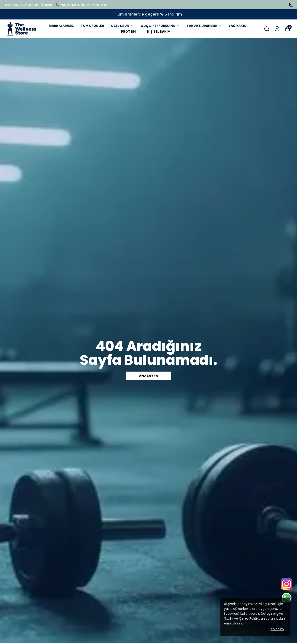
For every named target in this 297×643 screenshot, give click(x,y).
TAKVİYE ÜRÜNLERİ (202, 25)
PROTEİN (128, 31)
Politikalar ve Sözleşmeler (21, 5)
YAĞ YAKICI (238, 25)
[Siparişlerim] (277, 29)
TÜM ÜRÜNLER (92, 25)
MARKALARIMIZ (61, 25)
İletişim (47, 5)
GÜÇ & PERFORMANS (158, 25)
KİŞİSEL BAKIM (159, 31)
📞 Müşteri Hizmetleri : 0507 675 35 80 (82, 5)
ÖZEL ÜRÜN (120, 25)
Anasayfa (148, 375)
